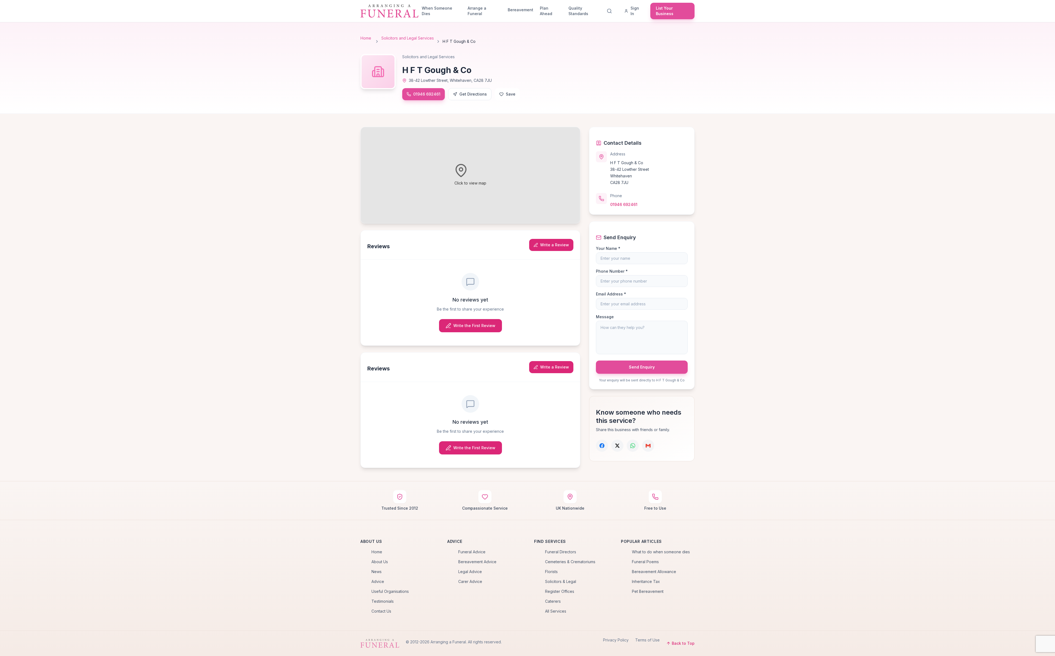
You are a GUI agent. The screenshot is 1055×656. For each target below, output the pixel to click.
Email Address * (611, 294)
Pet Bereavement (647, 591)
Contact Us (381, 611)
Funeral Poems (645, 561)
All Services (555, 611)
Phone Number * (612, 271)
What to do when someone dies (661, 551)
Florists (551, 571)
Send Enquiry (642, 367)
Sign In (635, 11)
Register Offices (559, 591)
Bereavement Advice (477, 561)
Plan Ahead (546, 11)
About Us (379, 561)
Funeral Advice (471, 551)
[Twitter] (617, 446)
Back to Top (683, 643)
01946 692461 (426, 94)
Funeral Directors (560, 551)
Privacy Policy (616, 640)
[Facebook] (602, 446)
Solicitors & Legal (560, 581)
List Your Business (664, 11)
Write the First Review (474, 325)
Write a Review (554, 244)
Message (605, 316)
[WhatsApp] (633, 446)
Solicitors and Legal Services (407, 38)
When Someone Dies (437, 11)
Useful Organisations (390, 591)
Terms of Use (647, 640)
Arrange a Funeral (477, 11)
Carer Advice (470, 581)
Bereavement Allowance (654, 571)
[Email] (648, 446)
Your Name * (608, 248)
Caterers (553, 601)
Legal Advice (470, 571)
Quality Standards (578, 11)
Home (365, 38)
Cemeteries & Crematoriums (570, 561)
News (376, 571)
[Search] (610, 11)
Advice (377, 581)
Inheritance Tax (646, 581)
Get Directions (473, 94)
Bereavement (520, 9)
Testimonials (382, 601)
